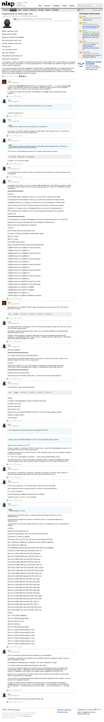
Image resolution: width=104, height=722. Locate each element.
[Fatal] (7, 27)
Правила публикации (64, 709)
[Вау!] (26, 76)
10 (4, 385)
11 (4, 427)
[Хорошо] (24, 76)
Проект (48, 10)
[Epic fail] (19, 76)
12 (4, 471)
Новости (6, 10)
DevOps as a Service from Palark (94, 63)
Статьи (25, 10)
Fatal (14, 19)
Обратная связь (62, 712)
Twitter (64, 5)
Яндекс (72, 5)
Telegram (47, 5)
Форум (13, 10)
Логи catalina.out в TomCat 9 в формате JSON (91, 56)
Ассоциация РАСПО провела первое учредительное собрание (90, 46)
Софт (19, 10)
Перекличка (86, 20)
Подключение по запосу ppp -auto (17, 14)
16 (4, 697)
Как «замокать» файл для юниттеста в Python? (91, 26)
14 (4, 507)
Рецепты (33, 10)
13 (4, 484)
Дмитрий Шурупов (83, 713)
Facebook (56, 5)
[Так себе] (22, 76)
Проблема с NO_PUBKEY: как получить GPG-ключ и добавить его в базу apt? (91, 35)
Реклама (55, 10)
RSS (39, 5)
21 (92, 19)
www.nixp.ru (27, 716)
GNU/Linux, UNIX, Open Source (11, 16)
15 (4, 654)
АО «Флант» (16, 709)
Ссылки (41, 10)
